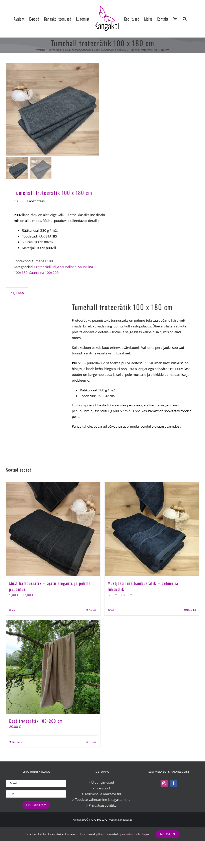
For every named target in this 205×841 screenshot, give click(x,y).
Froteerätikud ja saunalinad (55, 266)
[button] (185, 18)
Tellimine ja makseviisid (102, 794)
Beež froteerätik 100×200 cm (36, 721)
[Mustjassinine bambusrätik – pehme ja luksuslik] (152, 529)
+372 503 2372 (99, 819)
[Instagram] (164, 783)
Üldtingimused (102, 782)
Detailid (93, 610)
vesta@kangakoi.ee (120, 819)
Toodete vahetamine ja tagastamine (103, 799)
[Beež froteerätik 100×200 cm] (53, 667)
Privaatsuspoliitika (103, 805)
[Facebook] (173, 783)
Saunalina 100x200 (44, 272)
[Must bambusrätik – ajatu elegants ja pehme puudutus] (53, 529)
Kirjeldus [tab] (17, 292)
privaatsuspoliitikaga (134, 834)
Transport (102, 788)
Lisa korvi (17, 742)
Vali (14, 610)
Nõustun (167, 834)
